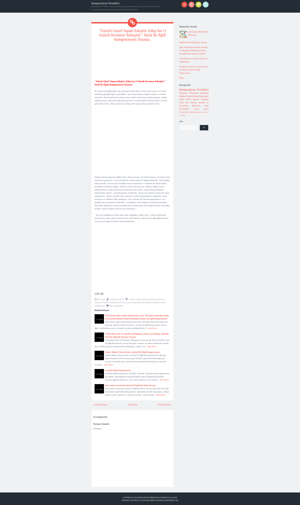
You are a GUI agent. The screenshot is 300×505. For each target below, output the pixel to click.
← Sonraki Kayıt (99, 404)
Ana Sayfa (132, 404)
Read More (152, 328)
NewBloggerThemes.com (167, 500)
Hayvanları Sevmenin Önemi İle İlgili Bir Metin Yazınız (130, 385)
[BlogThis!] (98, 294)
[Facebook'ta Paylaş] (102, 294)
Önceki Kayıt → (165, 404)
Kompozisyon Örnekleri (105, 3)
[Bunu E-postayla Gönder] (95, 294)
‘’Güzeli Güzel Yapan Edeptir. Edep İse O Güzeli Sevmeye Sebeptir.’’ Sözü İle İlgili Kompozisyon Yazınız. (132, 35)
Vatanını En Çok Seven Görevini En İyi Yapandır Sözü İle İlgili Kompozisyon (193, 69)
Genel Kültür (192, 96)
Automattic (136, 500)
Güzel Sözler (185, 99)
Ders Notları (191, 102)
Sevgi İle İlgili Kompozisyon (118, 370)
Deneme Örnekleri (189, 93)
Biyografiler (204, 96)
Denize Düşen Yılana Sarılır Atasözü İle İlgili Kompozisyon (132, 352)
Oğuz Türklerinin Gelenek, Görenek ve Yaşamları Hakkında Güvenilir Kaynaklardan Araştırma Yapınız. (193, 50)
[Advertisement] (132, 60)
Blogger (173, 497)
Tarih (181, 102)
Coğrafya (196, 109)
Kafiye (181, 78)
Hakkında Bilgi (117, 299)
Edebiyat (204, 93)
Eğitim (182, 96)
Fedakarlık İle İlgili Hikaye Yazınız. (193, 42)
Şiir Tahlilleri (190, 112)
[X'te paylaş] (100, 294)
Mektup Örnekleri (201, 99)
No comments (116, 306)
